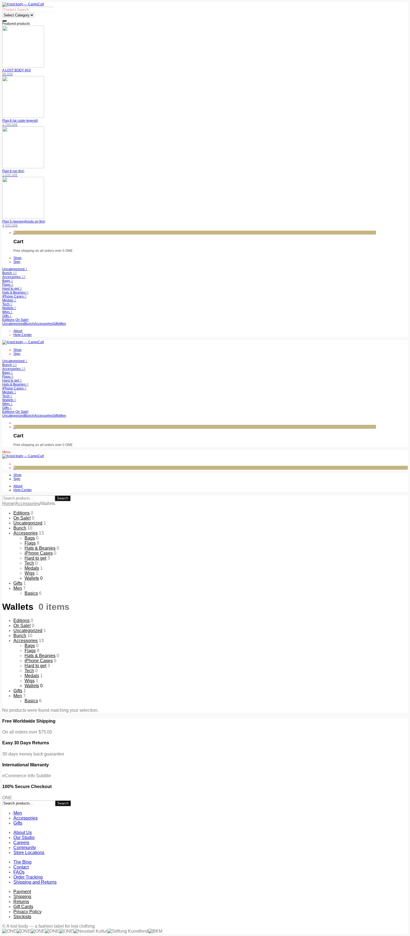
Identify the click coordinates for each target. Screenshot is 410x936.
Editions (8, 320)
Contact (21, 867)
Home (8, 503)
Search (62, 498)
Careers (21, 842)
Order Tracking (28, 877)
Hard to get (12, 289)
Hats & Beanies (15, 292)
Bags (7, 281)
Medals (9, 300)
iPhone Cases (14, 296)
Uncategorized (14, 269)
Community (24, 847)
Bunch (9, 273)
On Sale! (21, 320)
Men (17, 588)
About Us (22, 832)
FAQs (19, 872)
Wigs (7, 312)
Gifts (7, 316)
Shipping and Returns (35, 882)
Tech (7, 304)
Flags (7, 285)
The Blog (22, 862)
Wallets (9, 308)
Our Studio (24, 837)
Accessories (13, 277)
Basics (31, 593)
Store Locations (28, 852)
